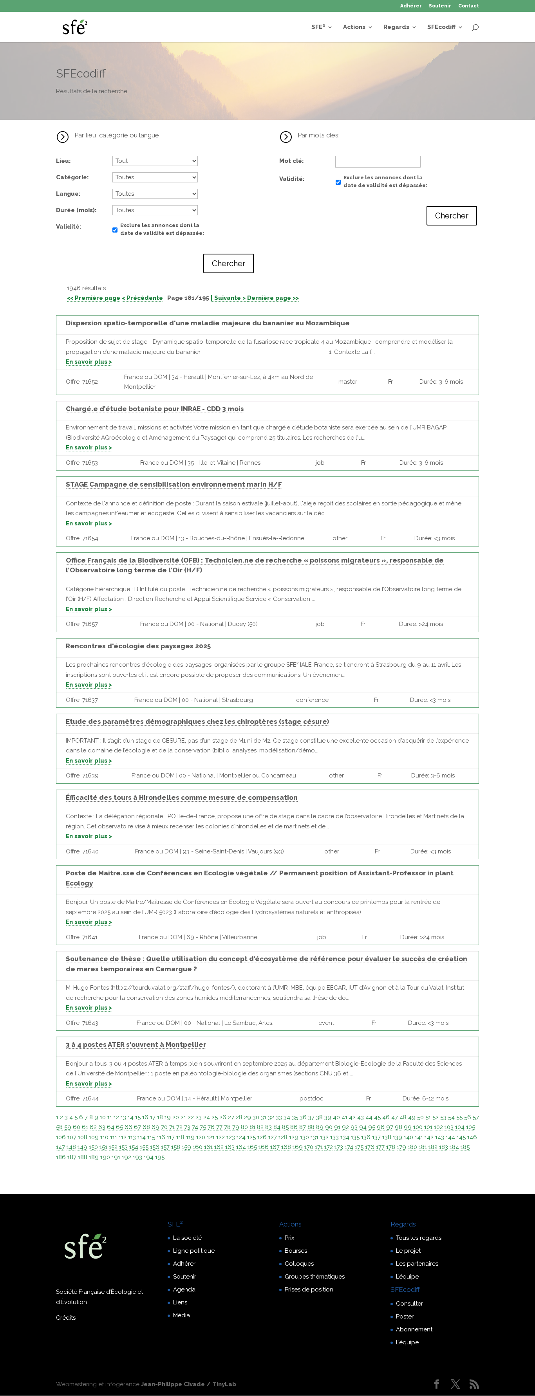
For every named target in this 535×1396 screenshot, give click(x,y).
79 (235, 1127)
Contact (468, 6)
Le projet (408, 1250)
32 (271, 1117)
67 (137, 1127)
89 (320, 1127)
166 (263, 1147)
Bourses (296, 1250)
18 (160, 1117)
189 (94, 1157)
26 (222, 1117)
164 (241, 1147)
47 (394, 1117)
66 (128, 1127)
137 (376, 1137)
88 (310, 1127)
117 (171, 1137)
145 (461, 1137)
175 (359, 1147)
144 (450, 1137)
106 (61, 1137)
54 (451, 1117)
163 (230, 1147)
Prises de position (309, 1289)
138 (386, 1137)
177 (380, 1147)
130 (304, 1137)
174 (349, 1147)
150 (93, 1147)
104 (460, 1127)
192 (126, 1157)
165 (252, 1147)
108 (82, 1137)
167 (275, 1147)
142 (429, 1137)
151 (103, 1147)
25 (214, 1117)
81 (252, 1127)
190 (105, 1157)
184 (454, 1147)
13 (123, 1117)
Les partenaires (417, 1263)
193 (137, 1157)
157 (165, 1147)
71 (172, 1127)
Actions (354, 27)
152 (113, 1147)
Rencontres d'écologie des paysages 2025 (138, 646)
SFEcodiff (441, 27)
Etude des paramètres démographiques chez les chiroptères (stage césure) (197, 721)
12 (116, 1117)
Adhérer (411, 6)
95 (371, 1127)
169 (298, 1147)
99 (408, 1127)
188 (82, 1157)
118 (180, 1137)
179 (401, 1147)
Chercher (228, 263)
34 (287, 1117)
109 (94, 1137)
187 (71, 1157)
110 (104, 1137)
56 (467, 1117)
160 (197, 1147)
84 (276, 1127)
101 (428, 1127)
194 (149, 1157)
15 (138, 1117)
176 (369, 1147)
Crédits (66, 1317)
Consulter (409, 1303)
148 (71, 1147)
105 (470, 1127)
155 (144, 1147)
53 (443, 1117)
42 (352, 1117)
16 (145, 1117)
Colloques (299, 1263)
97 (389, 1127)
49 (412, 1117)
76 (211, 1127)
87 (302, 1127)
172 (328, 1147)
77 (219, 1127)
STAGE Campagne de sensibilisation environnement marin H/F (174, 484)
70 (164, 1127)
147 (60, 1147)
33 (279, 1117)
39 (327, 1117)
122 (220, 1137)
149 (82, 1147)
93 (354, 1127)
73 (187, 1127)
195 (159, 1157)
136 (366, 1137)
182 (432, 1147)
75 (203, 1127)
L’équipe (407, 1276)
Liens (180, 1302)
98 (398, 1127)
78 (227, 1127)
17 (152, 1117)
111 (113, 1137)
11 (109, 1117)
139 (397, 1137)
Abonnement (414, 1329)
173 (338, 1147)
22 (191, 1117)
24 (206, 1117)
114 (141, 1137)
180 (412, 1147)
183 (443, 1147)
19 (167, 1117)
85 (285, 1127)
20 (175, 1117)
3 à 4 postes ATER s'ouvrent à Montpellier (136, 1044)
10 (103, 1117)
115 (151, 1137)
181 (423, 1147)
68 (146, 1127)
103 (449, 1127)
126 (262, 1137)
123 (230, 1137)
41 (344, 1117)
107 (71, 1137)
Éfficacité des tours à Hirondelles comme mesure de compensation (182, 797)
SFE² (318, 27)
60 (76, 1127)
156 (154, 1147)
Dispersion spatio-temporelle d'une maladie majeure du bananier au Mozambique (208, 323)
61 (85, 1127)
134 (344, 1137)
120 (200, 1137)
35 (295, 1117)
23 (198, 1117)
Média (181, 1315)
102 (438, 1127)
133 (334, 1137)
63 (101, 1127)
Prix (290, 1237)
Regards (396, 27)
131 (314, 1137)
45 (377, 1117)
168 (286, 1147)
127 (272, 1137)
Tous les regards (418, 1237)
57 (476, 1117)
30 (256, 1117)
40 (336, 1117)
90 (329, 1127)
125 (251, 1137)
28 (239, 1117)
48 (403, 1117)
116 (161, 1137)
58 (59, 1127)
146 (472, 1137)
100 (418, 1127)
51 (428, 1117)
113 (132, 1137)
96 (381, 1127)
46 (386, 1117)
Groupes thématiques (315, 1276)
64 (110, 1127)
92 (345, 1127)
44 (368, 1117)
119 (190, 1137)
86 (294, 1127)
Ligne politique (194, 1250)
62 (93, 1127)
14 (131, 1117)
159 (186, 1147)
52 (435, 1117)
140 (408, 1137)
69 (155, 1127)
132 (324, 1137)
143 (439, 1137)
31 (263, 1117)
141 (419, 1137)
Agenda (184, 1289)
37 (311, 1117)
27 (231, 1117)
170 (308, 1147)
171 (319, 1147)
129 (293, 1137)
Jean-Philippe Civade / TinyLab (188, 1384)
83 (268, 1127)
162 (219, 1147)
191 (116, 1157)
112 (123, 1137)
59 (67, 1127)
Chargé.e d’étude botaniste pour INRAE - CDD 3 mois (155, 409)
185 (465, 1147)
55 (459, 1117)
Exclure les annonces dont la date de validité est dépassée (161, 229)
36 (303, 1117)
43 (360, 1117)
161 (208, 1147)
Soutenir (440, 6)
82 (260, 1127)
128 (282, 1137)
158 (175, 1147)
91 (337, 1127)
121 (211, 1137)
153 (123, 1147)
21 (183, 1117)
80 (244, 1127)
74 (195, 1127)
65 (119, 1127)
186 (61, 1157)
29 (247, 1117)
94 (363, 1127)
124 (241, 1137)
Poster (405, 1316)
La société (187, 1237)
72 (179, 1127)
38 (319, 1117)
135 (355, 1137)
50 (420, 1117)
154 (133, 1147)
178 (390, 1147)
